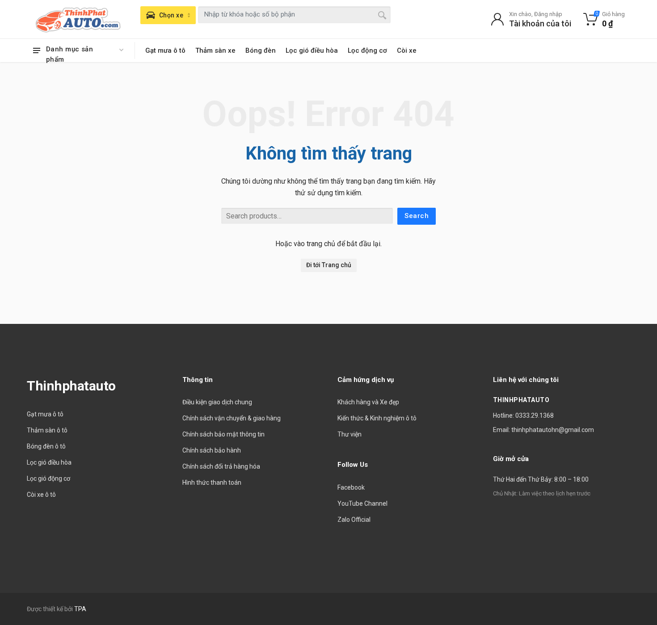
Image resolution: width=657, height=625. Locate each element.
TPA (80, 608)
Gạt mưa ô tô (165, 50)
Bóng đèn (260, 50)
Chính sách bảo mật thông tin (223, 434)
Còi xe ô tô (41, 494)
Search (416, 216)
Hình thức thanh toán (211, 482)
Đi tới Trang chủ (328, 264)
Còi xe (407, 50)
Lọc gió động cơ (48, 478)
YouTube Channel (362, 503)
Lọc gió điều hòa (312, 50)
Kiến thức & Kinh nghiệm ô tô (377, 418)
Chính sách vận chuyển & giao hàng (231, 418)
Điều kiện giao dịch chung (217, 402)
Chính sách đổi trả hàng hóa (221, 466)
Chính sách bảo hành (211, 450)
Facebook (351, 487)
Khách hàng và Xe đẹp (368, 402)
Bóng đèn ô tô (46, 446)
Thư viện (349, 434)
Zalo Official (354, 519)
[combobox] (294, 14)
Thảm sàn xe (215, 50)
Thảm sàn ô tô (47, 430)
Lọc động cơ (367, 50)
